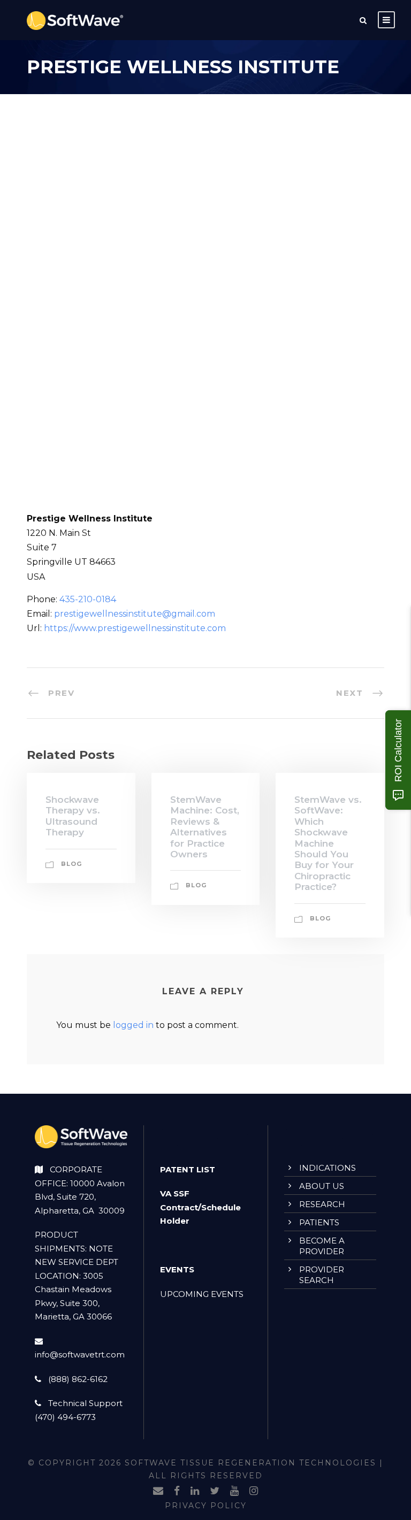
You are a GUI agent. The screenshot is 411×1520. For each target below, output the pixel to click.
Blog (71, 864)
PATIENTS (319, 1222)
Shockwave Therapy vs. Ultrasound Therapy (72, 816)
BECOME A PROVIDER (322, 1245)
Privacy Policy (206, 1505)
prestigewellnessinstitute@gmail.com (134, 614)
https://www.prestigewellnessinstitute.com (135, 628)
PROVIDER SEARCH (321, 1274)
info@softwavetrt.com (80, 1354)
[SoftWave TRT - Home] (75, 20)
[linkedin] (195, 1491)
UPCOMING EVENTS (201, 1294)
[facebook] (177, 1491)
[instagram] (253, 1491)
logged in (133, 1025)
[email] (158, 1491)
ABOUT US (321, 1186)
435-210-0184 (87, 599)
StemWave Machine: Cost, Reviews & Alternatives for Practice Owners (204, 826)
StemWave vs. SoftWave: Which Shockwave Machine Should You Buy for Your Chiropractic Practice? (328, 843)
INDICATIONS (327, 1168)
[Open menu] (386, 19)
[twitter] (214, 1491)
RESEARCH (322, 1204)
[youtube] (234, 1491)
